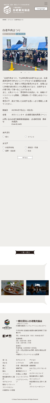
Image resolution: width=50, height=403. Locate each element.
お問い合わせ (34, 363)
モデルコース (7, 382)
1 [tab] (21, 72)
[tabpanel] (25, 53)
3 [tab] (29, 72)
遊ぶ (4, 366)
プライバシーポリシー (37, 387)
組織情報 (32, 366)
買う (4, 368)
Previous (6, 53)
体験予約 (19, 368)
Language (41, 9)
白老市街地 (20, 34)
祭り (5, 34)
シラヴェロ (20, 363)
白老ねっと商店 (21, 374)
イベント (11, 34)
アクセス (32, 360)
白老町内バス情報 (9, 390)
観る (4, 371)
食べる (5, 360)
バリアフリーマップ (22, 381)
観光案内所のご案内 (9, 378)
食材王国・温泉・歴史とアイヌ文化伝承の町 (16, 4)
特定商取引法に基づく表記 (37, 383)
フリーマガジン (8, 387)
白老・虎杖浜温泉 (22, 366)
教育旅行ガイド (21, 371)
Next (45, 53)
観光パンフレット (9, 384)
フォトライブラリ (22, 377)
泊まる (5, 363)
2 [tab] (25, 72)
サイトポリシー (34, 379)
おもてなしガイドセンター (37, 369)
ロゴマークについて (36, 373)
